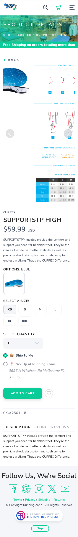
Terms (17, 500)
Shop (8, 35)
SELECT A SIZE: (16, 301)
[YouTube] (65, 488)
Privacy (30, 500)
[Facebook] (13, 488)
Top (40, 528)
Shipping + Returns (51, 500)
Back (12, 60)
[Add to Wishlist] (49, 393)
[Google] (26, 488)
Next (68, 133)
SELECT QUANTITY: (19, 334)
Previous (10, 133)
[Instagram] (39, 488)
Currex (24, 35)
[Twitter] (52, 488)
